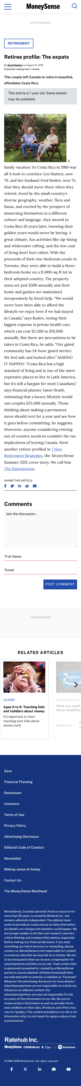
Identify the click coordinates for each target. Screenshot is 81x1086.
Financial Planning (18, 782)
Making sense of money (22, 869)
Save (8, 771)
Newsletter (12, 858)
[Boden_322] (35, 160)
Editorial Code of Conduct (24, 847)
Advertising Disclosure (21, 837)
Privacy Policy (15, 826)
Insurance (11, 804)
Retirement (19, 43)
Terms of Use (14, 815)
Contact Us (12, 880)
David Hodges (14, 65)
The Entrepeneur (19, 468)
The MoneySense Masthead (25, 891)
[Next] (72, 684)
